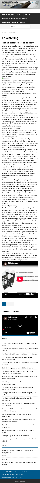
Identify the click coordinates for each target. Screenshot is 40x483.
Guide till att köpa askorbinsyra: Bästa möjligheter (17, 368)
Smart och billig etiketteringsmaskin (14, 19)
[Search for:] (20, 26)
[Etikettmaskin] (20, 8)
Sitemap (27, 15)
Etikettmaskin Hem (7, 15)
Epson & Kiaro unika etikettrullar (13, 22)
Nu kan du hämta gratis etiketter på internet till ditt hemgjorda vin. (18, 451)
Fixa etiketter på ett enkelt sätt (18, 42)
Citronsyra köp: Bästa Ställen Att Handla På (15, 436)
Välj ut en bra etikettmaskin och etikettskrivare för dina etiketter (19, 463)
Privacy (19, 15)
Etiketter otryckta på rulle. (26, 167)
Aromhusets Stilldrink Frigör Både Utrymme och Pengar (19, 354)
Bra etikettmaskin (11, 311)
